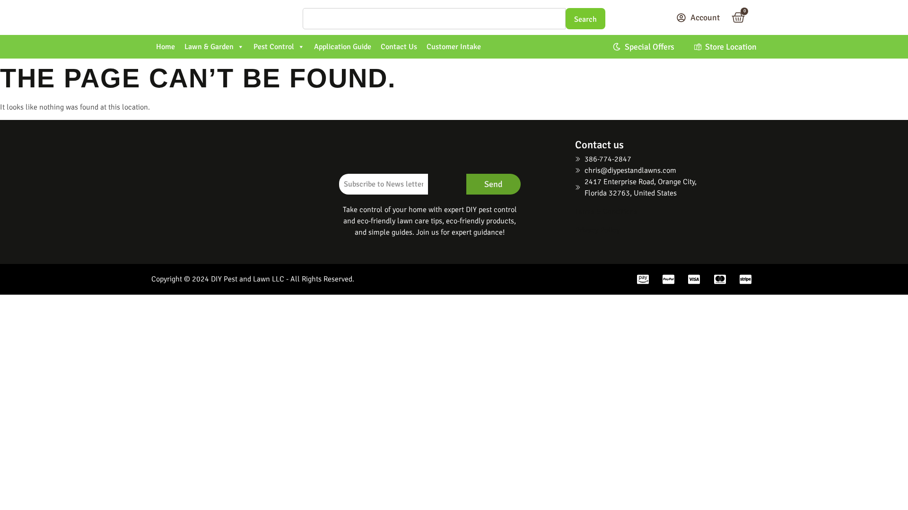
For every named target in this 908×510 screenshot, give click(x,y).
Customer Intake (454, 46)
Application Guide (342, 46)
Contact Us (399, 46)
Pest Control (273, 46)
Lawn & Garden (209, 46)
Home (165, 46)
